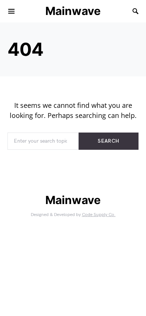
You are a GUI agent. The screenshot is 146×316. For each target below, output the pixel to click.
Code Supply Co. (99, 215)
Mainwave (73, 11)
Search (108, 141)
